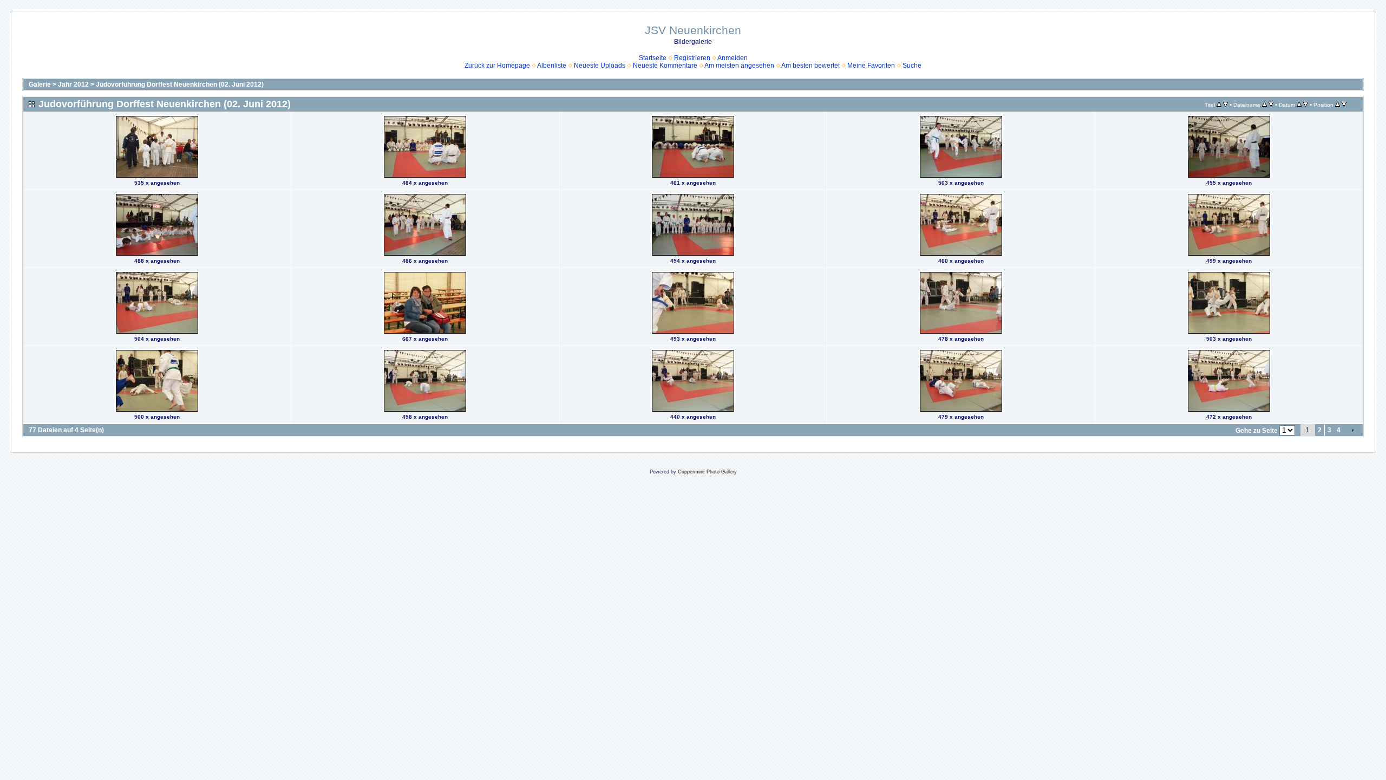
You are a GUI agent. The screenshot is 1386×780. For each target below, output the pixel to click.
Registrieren (692, 58)
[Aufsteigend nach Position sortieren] (1337, 104)
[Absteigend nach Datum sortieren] (1305, 104)
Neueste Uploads (599, 65)
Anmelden (732, 58)
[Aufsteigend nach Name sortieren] (1264, 104)
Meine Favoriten (871, 65)
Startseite (652, 58)
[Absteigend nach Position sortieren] (1344, 104)
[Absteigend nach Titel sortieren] (1225, 104)
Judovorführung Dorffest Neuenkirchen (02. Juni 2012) (180, 84)
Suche (912, 65)
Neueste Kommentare (665, 65)
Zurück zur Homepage (497, 65)
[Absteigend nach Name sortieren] (1271, 104)
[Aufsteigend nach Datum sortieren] (1299, 104)
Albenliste (551, 65)
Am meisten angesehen (739, 65)
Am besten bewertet (810, 65)
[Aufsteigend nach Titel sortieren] (1219, 104)
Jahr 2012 (73, 84)
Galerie (40, 84)
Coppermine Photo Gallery (707, 471)
